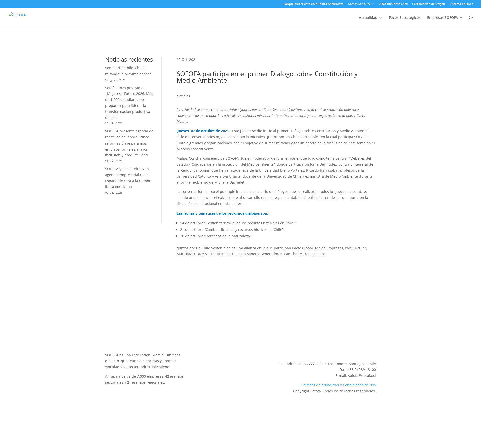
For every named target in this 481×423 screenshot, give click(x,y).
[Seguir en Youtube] (362, 347)
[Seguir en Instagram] (352, 347)
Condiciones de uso (359, 385)
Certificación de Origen (428, 4)
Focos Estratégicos (405, 18)
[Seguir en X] (332, 347)
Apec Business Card (393, 4)
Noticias (183, 96)
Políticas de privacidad (320, 385)
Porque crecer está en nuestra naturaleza (313, 4)
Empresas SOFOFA (442, 18)
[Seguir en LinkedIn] (342, 347)
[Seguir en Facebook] (372, 347)
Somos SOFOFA (359, 4)
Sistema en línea (461, 4)
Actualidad (368, 18)
